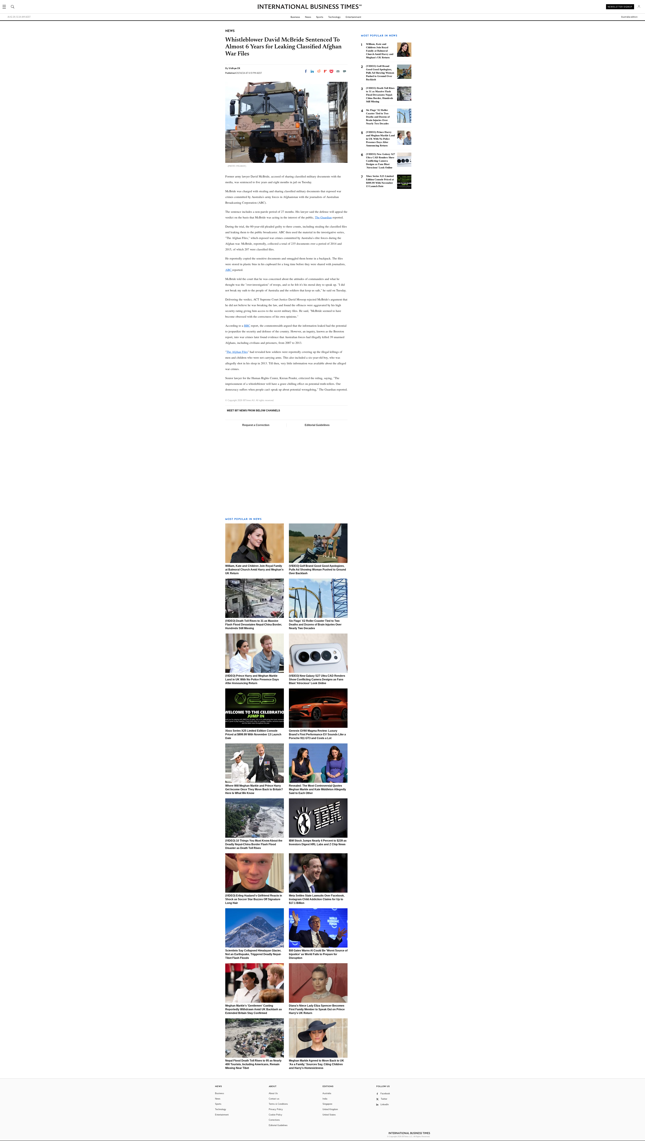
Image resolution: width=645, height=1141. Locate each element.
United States (329, 1114)
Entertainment (353, 16)
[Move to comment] (344, 71)
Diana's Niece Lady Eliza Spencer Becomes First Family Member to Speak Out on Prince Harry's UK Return (317, 1009)
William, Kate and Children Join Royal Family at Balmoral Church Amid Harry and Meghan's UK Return (254, 569)
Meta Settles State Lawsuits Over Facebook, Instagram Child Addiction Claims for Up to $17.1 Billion (317, 899)
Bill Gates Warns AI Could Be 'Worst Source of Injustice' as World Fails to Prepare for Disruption (318, 954)
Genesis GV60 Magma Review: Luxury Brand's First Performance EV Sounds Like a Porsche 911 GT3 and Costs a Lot (317, 734)
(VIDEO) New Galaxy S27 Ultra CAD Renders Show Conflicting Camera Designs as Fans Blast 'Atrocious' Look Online (317, 679)
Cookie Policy (275, 1114)
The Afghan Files (237, 352)
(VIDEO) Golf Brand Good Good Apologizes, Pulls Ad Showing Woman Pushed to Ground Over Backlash (317, 569)
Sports (319, 16)
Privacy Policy (276, 1109)
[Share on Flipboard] (325, 71)
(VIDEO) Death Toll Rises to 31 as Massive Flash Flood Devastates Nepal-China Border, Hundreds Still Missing (253, 624)
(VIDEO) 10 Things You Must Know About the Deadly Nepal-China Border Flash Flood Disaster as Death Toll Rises (253, 844)
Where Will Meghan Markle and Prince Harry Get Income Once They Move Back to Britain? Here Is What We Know (254, 789)
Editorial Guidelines (317, 425)
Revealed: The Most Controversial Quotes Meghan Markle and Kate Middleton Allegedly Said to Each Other (317, 789)
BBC (247, 325)
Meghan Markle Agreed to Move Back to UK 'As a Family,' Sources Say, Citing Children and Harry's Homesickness (316, 1064)
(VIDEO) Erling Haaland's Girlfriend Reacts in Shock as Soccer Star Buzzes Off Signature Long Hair (253, 899)
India (324, 1098)
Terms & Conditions (278, 1104)
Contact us (274, 1098)
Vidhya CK (234, 68)
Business (295, 16)
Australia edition (629, 17)
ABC (228, 270)
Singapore (327, 1104)
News (308, 16)
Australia (326, 1093)
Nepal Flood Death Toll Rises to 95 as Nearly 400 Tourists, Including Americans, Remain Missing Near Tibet (253, 1064)
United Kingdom (330, 1109)
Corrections (274, 1120)
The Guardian (323, 217)
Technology (334, 16)
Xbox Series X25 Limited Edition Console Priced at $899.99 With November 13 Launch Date (253, 734)
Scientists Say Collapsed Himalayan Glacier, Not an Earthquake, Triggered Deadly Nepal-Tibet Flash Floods (253, 954)
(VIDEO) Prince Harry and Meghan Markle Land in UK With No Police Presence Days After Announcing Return (252, 679)
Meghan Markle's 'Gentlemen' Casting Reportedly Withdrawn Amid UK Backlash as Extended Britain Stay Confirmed (253, 1009)
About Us (273, 1093)
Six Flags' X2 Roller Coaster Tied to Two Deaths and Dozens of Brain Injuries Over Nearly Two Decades (315, 624)
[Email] (338, 71)
